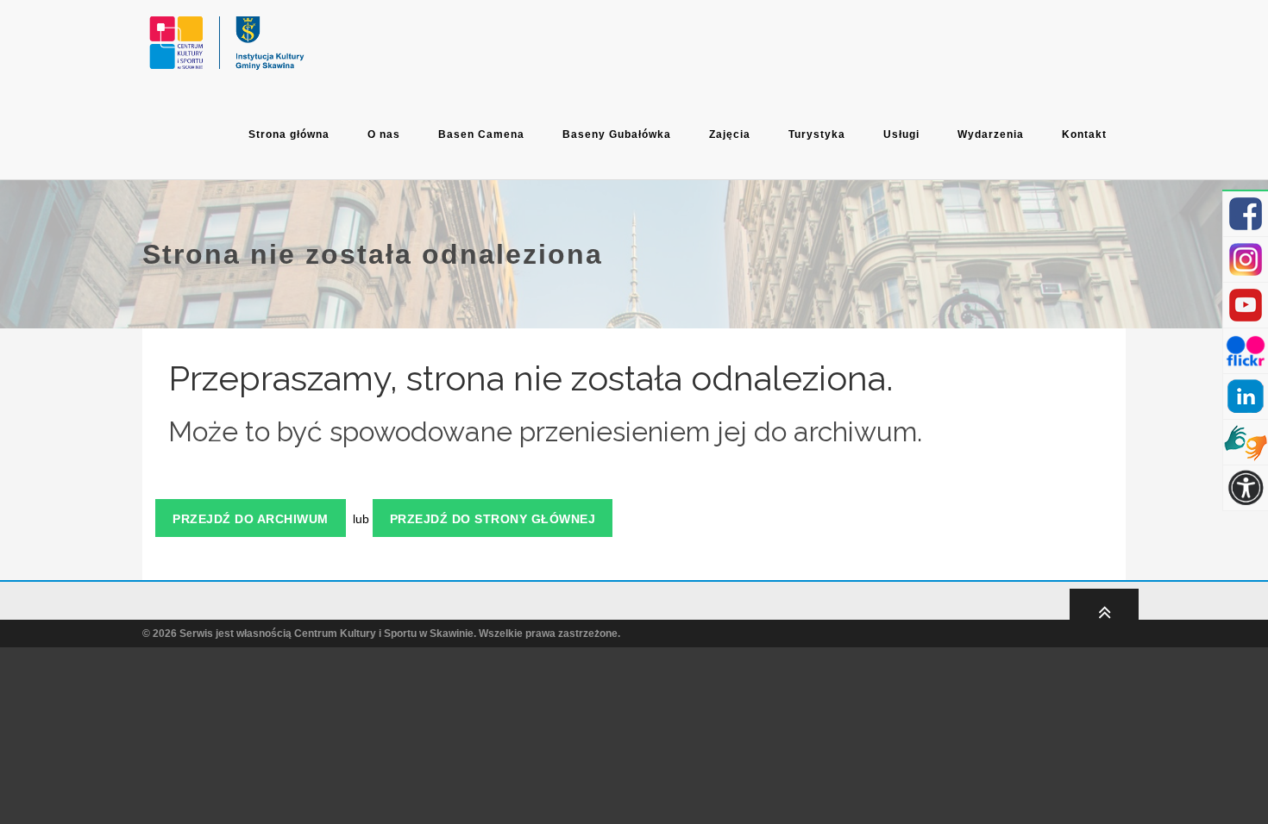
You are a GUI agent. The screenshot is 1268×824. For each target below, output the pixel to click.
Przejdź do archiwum (251, 519)
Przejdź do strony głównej (493, 519)
